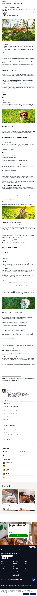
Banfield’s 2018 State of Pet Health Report (9, 84)
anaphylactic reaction (17, 231)
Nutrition (26, 568)
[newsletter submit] (33, 444)
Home (3, 3)
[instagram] (4, 558)
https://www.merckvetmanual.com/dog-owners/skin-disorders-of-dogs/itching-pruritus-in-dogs (18, 378)
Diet (4, 422)
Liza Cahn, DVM (9, 13)
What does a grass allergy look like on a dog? (11, 434)
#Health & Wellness (5, 383)
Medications (6, 419)
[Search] (31, 1)
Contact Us (3, 566)
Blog (25, 566)
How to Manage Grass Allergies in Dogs (9, 425)
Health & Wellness (8, 3)
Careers (2, 568)
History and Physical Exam (8, 409)
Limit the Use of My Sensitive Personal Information (17, 575)
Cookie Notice (15, 571)
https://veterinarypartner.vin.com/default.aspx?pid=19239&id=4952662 (14, 371)
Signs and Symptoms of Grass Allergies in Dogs (11, 406)
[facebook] (2, 558)
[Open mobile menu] (35, 1)
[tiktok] (7, 558)
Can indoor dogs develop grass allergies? (10, 432)
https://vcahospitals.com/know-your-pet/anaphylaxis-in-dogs (12, 380)
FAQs (4, 428)
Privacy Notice (15, 566)
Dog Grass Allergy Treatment (8, 416)
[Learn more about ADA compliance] (34, 579)
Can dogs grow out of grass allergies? (10, 429)
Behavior (26, 563)
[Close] (36, 591)
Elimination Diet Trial (7, 412)
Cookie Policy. (6, 592)
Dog (5, 3)
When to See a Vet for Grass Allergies (9, 415)
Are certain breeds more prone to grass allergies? (11, 431)
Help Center (15, 563)
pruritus (12, 149)
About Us (2, 563)
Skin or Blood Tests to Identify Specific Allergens (11, 413)
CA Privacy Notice (16, 568)
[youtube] (5, 558)
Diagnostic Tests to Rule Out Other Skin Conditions (11, 410)
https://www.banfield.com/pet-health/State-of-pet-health (11, 376)
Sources (5, 435)
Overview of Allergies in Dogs (8, 403)
